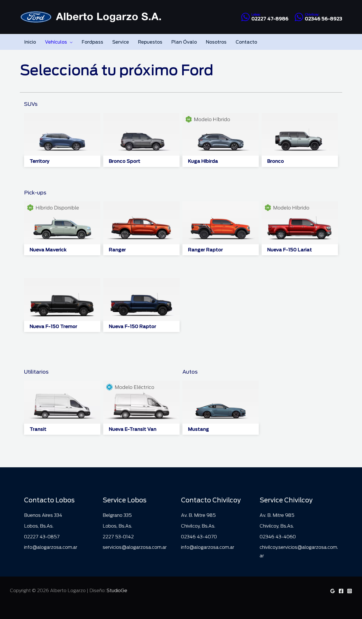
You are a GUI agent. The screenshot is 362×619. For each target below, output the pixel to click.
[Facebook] (341, 591)
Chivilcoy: (312, 14)
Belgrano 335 (117, 515)
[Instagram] (349, 591)
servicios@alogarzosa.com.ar (135, 547)
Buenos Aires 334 (43, 515)
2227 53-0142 (118, 536)
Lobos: (256, 14)
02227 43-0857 (42, 536)
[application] (70, 42)
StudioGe (117, 590)
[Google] (332, 591)
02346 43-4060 (278, 536)
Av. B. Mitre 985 (198, 515)
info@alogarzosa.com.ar (50, 547)
